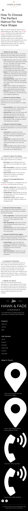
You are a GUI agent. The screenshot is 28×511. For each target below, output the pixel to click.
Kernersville (4, 348)
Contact (3, 327)
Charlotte (4, 345)
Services (3, 342)
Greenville (4, 353)
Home (3, 339)
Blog (2, 330)
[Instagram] (6, 501)
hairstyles (5, 184)
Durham (3, 350)
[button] (2, 9)
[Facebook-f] (2, 501)
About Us (4, 324)
